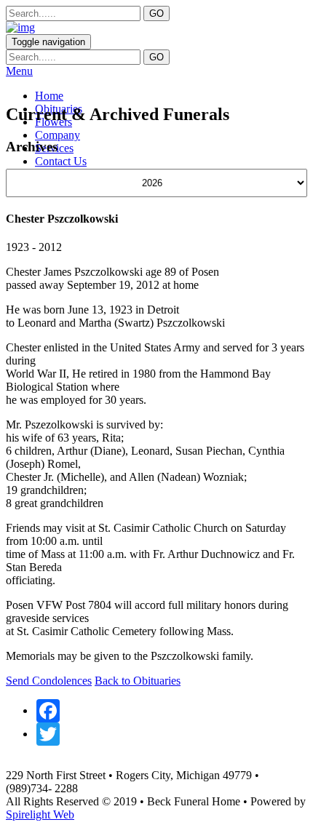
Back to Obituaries (138, 680)
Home (49, 95)
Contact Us (61, 161)
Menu (19, 71)
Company (57, 135)
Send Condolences (49, 680)
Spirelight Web (40, 814)
